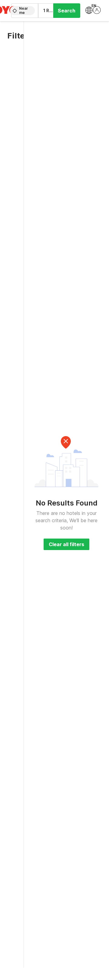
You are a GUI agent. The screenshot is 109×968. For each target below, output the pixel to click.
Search (66, 11)
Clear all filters (66, 544)
